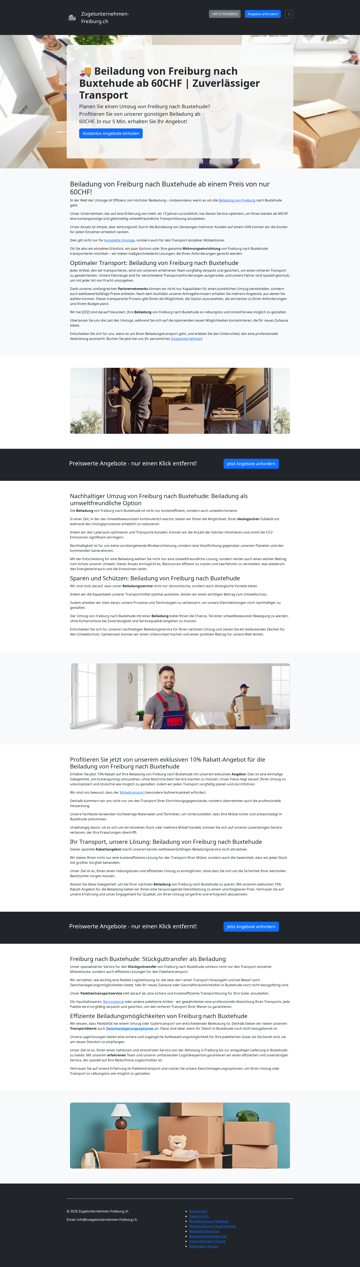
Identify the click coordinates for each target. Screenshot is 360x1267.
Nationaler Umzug (203, 1246)
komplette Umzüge (119, 240)
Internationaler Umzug (207, 1241)
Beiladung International (207, 1236)
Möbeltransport (132, 792)
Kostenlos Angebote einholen (111, 133)
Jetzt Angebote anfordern (251, 463)
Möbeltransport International (212, 1226)
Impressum (198, 1211)
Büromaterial (113, 1001)
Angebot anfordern (263, 14)
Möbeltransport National (209, 1221)
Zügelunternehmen (186, 338)
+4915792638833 (225, 14)
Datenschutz (199, 1216)
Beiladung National (204, 1231)
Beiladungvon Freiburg (237, 200)
